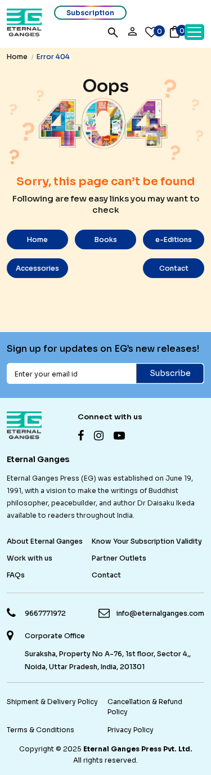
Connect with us (110, 417)
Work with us (29, 558)
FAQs (16, 575)
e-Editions (173, 239)
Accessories (37, 268)
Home (17, 56)
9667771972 (45, 613)
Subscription (90, 12)
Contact (173, 268)
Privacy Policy (130, 729)
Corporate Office (55, 635)
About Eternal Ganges (45, 541)
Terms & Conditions (40, 729)
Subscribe (170, 373)
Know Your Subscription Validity (147, 541)
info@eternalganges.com (160, 613)
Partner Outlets (119, 558)
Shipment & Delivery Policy (52, 701)
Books (106, 239)
